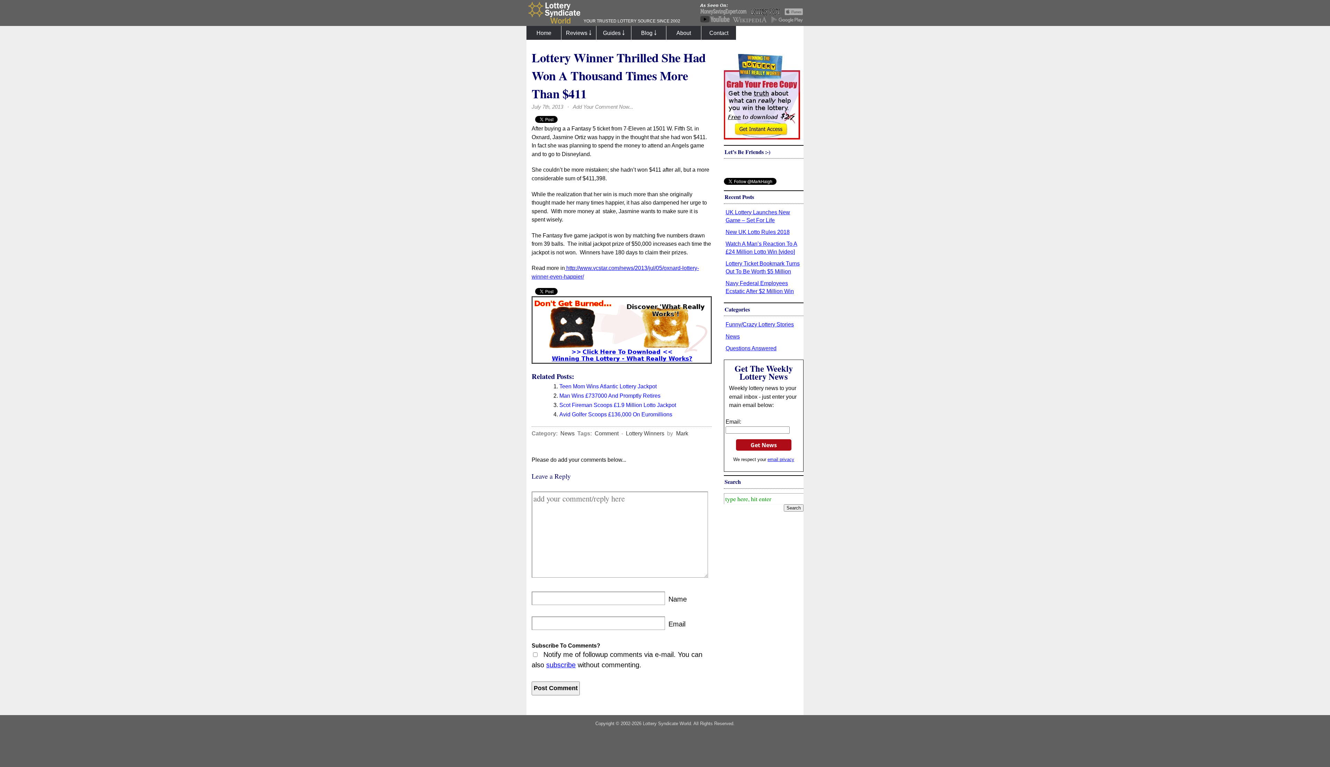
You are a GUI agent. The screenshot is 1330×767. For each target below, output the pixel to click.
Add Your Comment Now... (603, 107)
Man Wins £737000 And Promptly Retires (609, 395)
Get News (764, 445)
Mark (682, 433)
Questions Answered (751, 348)
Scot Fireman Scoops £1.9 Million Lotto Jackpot (617, 405)
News (567, 433)
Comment (607, 433)
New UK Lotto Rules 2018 (758, 232)
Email (676, 624)
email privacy (781, 459)
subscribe (561, 665)
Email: (733, 421)
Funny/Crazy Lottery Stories (760, 324)
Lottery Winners (645, 433)
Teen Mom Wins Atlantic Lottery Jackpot (608, 386)
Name (677, 599)
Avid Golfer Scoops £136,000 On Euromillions (615, 414)
